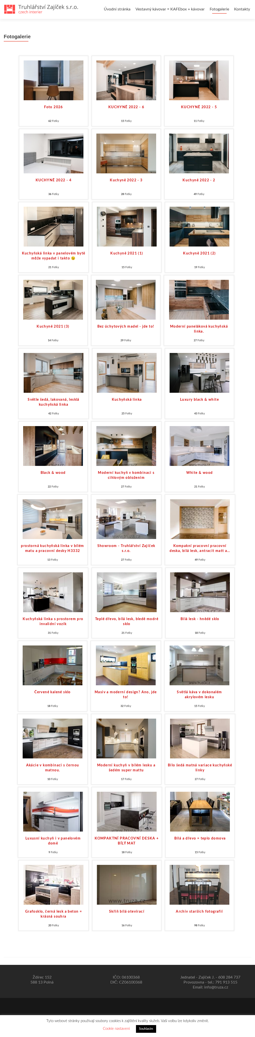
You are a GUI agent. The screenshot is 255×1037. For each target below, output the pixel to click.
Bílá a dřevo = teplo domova (200, 838)
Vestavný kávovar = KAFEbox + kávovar (170, 9)
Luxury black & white (199, 399)
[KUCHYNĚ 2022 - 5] (199, 80)
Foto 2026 (53, 107)
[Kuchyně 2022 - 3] (126, 153)
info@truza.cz (216, 987)
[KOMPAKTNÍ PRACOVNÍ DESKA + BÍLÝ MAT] (127, 811)
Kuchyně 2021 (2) (199, 253)
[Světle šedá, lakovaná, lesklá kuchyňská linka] (53, 373)
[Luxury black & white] (199, 373)
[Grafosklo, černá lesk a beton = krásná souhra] (53, 885)
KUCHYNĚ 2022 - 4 (53, 180)
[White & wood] (199, 446)
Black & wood (53, 473)
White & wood (199, 473)
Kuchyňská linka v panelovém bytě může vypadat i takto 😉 (53, 256)
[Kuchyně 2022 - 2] (199, 153)
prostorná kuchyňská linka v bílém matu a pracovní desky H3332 (52, 548)
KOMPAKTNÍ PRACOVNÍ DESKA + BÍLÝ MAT (127, 841)
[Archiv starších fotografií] (199, 885)
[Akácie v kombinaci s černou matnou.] (52, 738)
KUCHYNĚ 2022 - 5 (199, 107)
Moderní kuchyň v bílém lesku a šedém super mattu (126, 768)
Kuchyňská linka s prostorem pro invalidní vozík (53, 621)
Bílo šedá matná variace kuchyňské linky (200, 768)
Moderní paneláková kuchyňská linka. (199, 329)
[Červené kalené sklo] (52, 665)
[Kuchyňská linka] (127, 373)
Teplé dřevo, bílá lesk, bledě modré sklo (126, 621)
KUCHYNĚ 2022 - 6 (126, 107)
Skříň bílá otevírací (126, 911)
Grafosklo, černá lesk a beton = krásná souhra (53, 914)
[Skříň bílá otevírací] (127, 885)
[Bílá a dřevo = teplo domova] (200, 811)
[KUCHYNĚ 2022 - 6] (126, 80)
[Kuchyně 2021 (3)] (53, 299)
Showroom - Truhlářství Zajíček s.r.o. (126, 548)
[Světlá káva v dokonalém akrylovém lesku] (199, 665)
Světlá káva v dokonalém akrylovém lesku (199, 695)
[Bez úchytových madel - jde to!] (126, 299)
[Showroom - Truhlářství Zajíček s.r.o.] (126, 519)
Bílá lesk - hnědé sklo (200, 619)
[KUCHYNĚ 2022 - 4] (53, 153)
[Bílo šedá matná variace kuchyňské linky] (200, 738)
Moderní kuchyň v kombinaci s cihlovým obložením (126, 475)
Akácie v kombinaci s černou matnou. (52, 768)
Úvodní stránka (117, 9)
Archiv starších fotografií (199, 911)
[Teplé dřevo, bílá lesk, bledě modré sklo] (127, 592)
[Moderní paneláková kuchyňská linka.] (199, 299)
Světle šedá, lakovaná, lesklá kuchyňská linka (53, 402)
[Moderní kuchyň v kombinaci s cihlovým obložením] (126, 446)
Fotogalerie (219, 9)
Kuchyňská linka (127, 399)
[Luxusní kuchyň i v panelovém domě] (53, 811)
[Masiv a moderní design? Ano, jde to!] (126, 665)
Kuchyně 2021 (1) (126, 253)
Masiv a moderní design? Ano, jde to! (126, 695)
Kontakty (242, 9)
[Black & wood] (53, 446)
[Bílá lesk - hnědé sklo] (200, 592)
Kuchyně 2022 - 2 (199, 180)
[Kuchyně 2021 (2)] (199, 226)
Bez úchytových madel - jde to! (125, 326)
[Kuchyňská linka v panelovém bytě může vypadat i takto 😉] (53, 226)
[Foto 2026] (53, 80)
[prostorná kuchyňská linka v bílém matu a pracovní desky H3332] (52, 519)
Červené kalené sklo (52, 692)
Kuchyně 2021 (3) (53, 326)
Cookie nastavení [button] (116, 1029)
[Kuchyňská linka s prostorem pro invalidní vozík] (53, 592)
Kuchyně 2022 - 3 (126, 180)
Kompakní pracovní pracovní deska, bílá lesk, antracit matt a (200, 548)
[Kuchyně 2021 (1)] (127, 226)
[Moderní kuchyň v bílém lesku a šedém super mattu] (126, 738)
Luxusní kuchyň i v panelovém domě (53, 841)
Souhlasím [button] (146, 1029)
